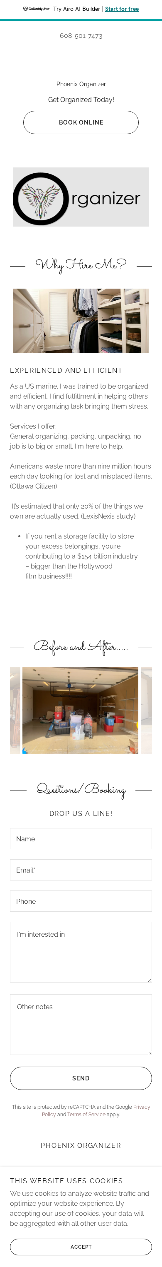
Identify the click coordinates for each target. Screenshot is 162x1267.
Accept (81, 1247)
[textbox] (81, 838)
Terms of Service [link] (86, 1114)
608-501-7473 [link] (81, 36)
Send (81, 1078)
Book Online (81, 122)
